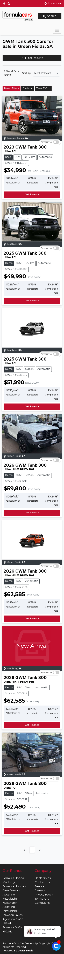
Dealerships (43, 878)
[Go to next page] (39, 850)
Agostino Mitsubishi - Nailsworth (10, 898)
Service (40, 886)
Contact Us (42, 882)
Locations (54, 3)
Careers (40, 890)
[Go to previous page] (24, 850)
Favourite (46, 142)
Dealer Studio (25, 951)
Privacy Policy (44, 894)
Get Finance (32, 194)
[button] (57, 30)
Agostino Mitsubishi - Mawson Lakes (13, 911)
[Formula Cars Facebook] (5, 3)
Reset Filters (11, 88)
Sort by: (26, 73)
